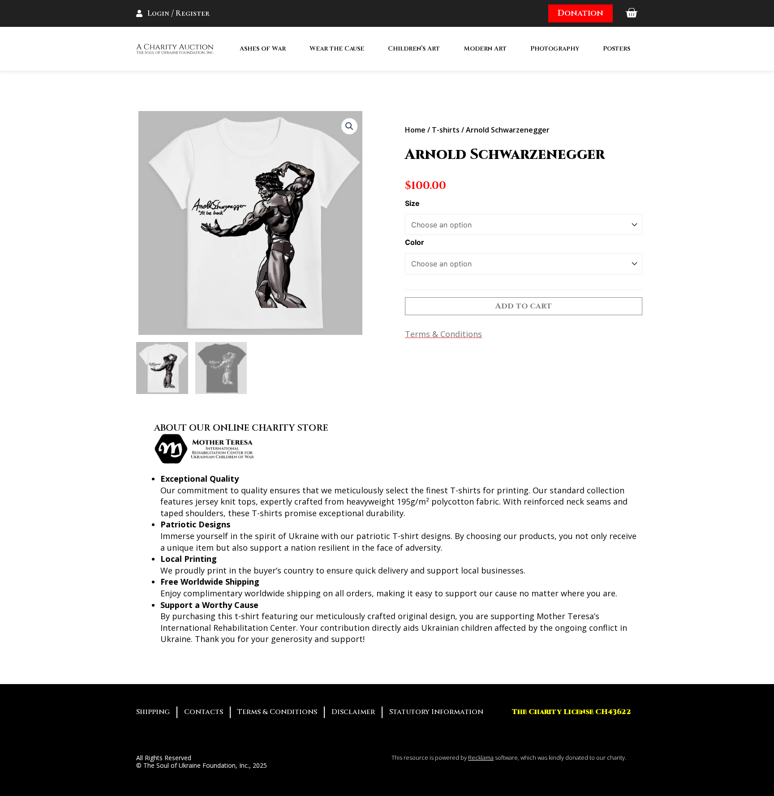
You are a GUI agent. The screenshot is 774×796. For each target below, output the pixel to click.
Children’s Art (414, 48)
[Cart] (631, 13)
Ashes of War (263, 48)
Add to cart (523, 306)
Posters (616, 48)
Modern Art (485, 48)
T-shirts (446, 130)
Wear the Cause (337, 48)
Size (412, 203)
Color (414, 242)
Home (415, 130)
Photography (554, 48)
